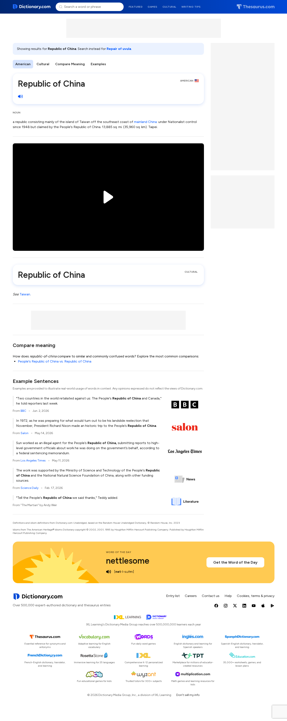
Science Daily (29, 488)
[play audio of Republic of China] (20, 96)
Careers (191, 596)
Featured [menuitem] (136, 6)
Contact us (210, 596)
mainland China (145, 122)
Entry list (173, 596)
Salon (24, 433)
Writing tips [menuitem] (191, 6)
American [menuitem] (23, 64)
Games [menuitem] (152, 6)
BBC (23, 411)
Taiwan (25, 294)
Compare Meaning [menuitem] (70, 64)
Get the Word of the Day (235, 562)
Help (228, 596)
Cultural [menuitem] (169, 6)
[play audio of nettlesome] (108, 571)
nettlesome (127, 561)
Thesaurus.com (255, 6)
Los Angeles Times (33, 460)
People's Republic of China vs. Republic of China (54, 361)
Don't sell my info (188, 695)
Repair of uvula (119, 49)
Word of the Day (118, 552)
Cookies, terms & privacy (255, 596)
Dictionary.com (32, 7)
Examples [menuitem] (98, 64)
